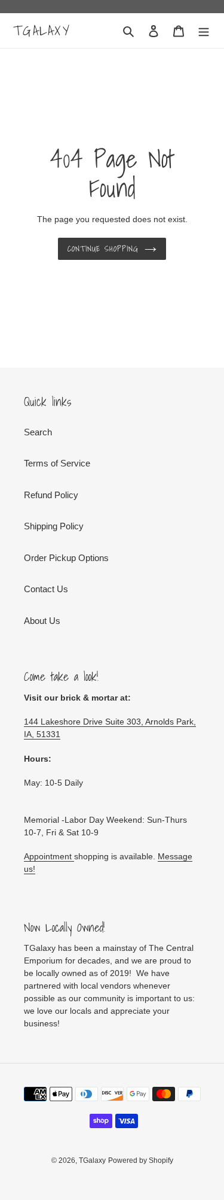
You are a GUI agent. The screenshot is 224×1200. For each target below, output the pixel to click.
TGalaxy (41, 30)
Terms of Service (57, 463)
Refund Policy (51, 495)
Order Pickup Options (66, 558)
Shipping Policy (54, 526)
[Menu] (203, 31)
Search (38, 432)
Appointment (49, 856)
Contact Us (46, 589)
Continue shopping (103, 249)
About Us (42, 621)
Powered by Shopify (140, 1160)
